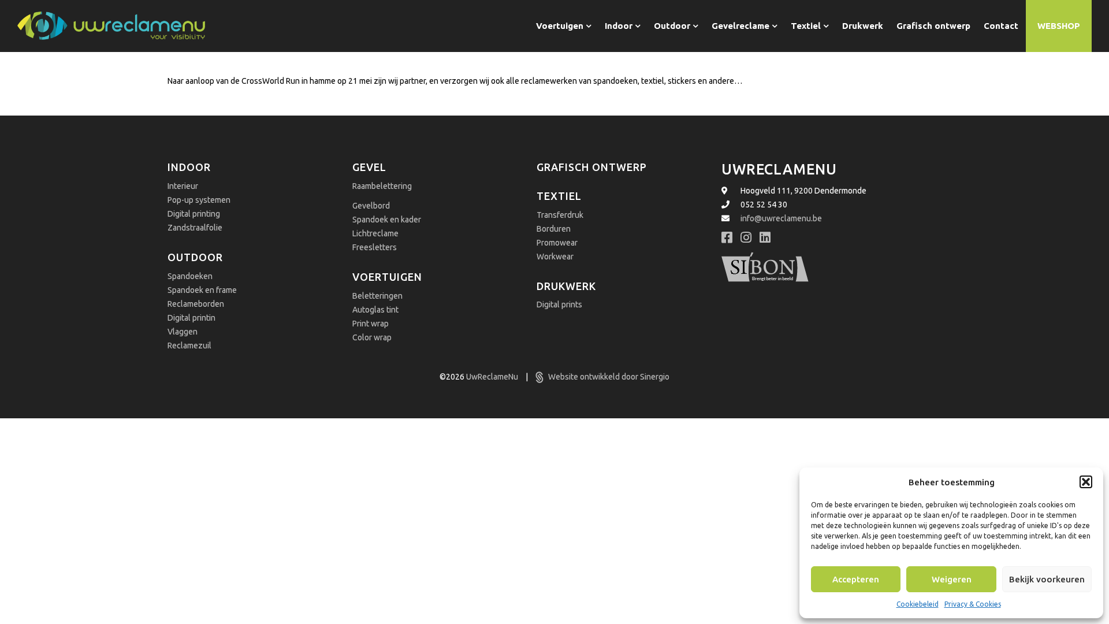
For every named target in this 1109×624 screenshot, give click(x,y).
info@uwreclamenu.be (781, 218)
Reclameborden (196, 304)
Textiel (559, 196)
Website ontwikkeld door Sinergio (607, 376)
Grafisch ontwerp (592, 167)
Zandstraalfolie (195, 227)
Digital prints (559, 304)
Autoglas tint (375, 309)
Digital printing (194, 213)
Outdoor (195, 257)
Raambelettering (382, 186)
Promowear (557, 242)
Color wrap (372, 337)
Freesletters (374, 247)
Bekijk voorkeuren (1047, 579)
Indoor (189, 167)
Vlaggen (183, 331)
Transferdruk (560, 215)
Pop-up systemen (199, 200)
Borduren (554, 228)
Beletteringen (377, 295)
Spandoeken (190, 276)
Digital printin (191, 317)
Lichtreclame (375, 233)
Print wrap (370, 323)
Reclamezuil (189, 345)
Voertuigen (387, 277)
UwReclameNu (493, 376)
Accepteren (855, 579)
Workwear (555, 256)
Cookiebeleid (917, 604)
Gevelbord (371, 205)
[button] (1086, 482)
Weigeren (952, 579)
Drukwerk (566, 286)
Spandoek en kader (386, 219)
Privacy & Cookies (972, 604)
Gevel (369, 167)
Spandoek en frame (202, 290)
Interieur (183, 186)
